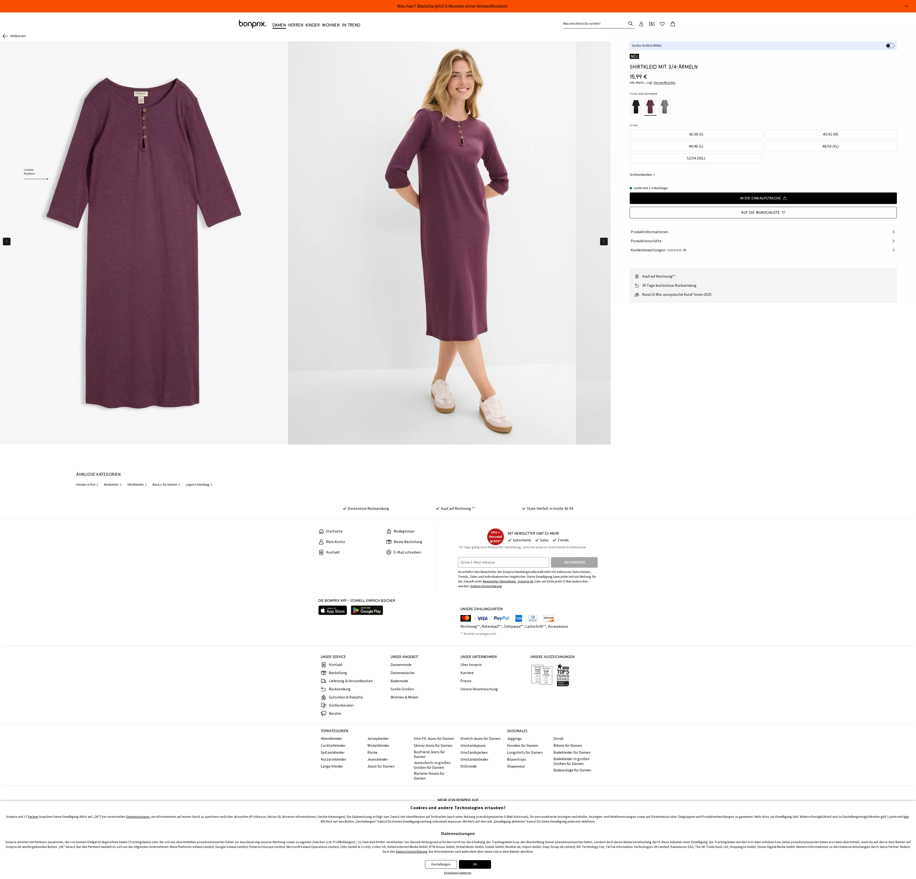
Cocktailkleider (333, 745)
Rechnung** (470, 626)
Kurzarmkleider (333, 759)
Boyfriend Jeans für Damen (429, 754)
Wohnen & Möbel (404, 697)
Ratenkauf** (492, 626)
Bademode (399, 681)
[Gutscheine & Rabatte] (651, 24)
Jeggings (514, 738)
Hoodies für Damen (522, 745)
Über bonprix (471, 664)
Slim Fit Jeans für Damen (434, 738)
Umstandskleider (474, 759)
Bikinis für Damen (567, 745)
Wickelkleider (378, 745)
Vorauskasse (558, 626)
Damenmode (401, 664)
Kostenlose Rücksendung (368, 508)
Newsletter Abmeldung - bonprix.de (508, 581)
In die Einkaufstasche (760, 198)
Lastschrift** (535, 626)
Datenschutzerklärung (486, 586)
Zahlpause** (514, 626)
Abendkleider (331, 738)
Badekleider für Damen (571, 752)
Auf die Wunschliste (760, 212)
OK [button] (475, 864)
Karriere (467, 673)
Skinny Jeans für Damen (433, 745)
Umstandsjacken (474, 752)
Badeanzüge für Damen (572, 770)
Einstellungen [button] (441, 864)
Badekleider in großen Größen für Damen (571, 761)
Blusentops (516, 759)
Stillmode (468, 766)
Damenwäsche (402, 672)
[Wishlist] (662, 24)
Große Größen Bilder (647, 45)
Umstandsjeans (473, 745)
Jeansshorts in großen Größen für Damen (432, 765)
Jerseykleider (378, 738)
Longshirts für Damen (525, 752)
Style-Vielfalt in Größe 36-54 (550, 508)
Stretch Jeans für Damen (480, 738)
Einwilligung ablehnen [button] (457, 873)
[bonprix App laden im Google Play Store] (367, 610)
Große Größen (402, 689)
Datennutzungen (137, 816)
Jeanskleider (377, 759)
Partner (33, 816)
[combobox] (595, 23)
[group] (144, 243)
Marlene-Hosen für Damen (429, 776)
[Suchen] (630, 23)
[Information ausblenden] (906, 6)
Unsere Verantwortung (479, 689)
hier (906, 816)
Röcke (372, 752)
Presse (465, 681)
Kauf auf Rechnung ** (458, 508)
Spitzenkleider (333, 752)
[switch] (890, 45)
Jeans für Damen (380, 766)
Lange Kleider (332, 766)
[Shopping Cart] (672, 24)
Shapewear (516, 766)
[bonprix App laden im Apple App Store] (332, 610)
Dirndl (558, 738)
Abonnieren (574, 562)
